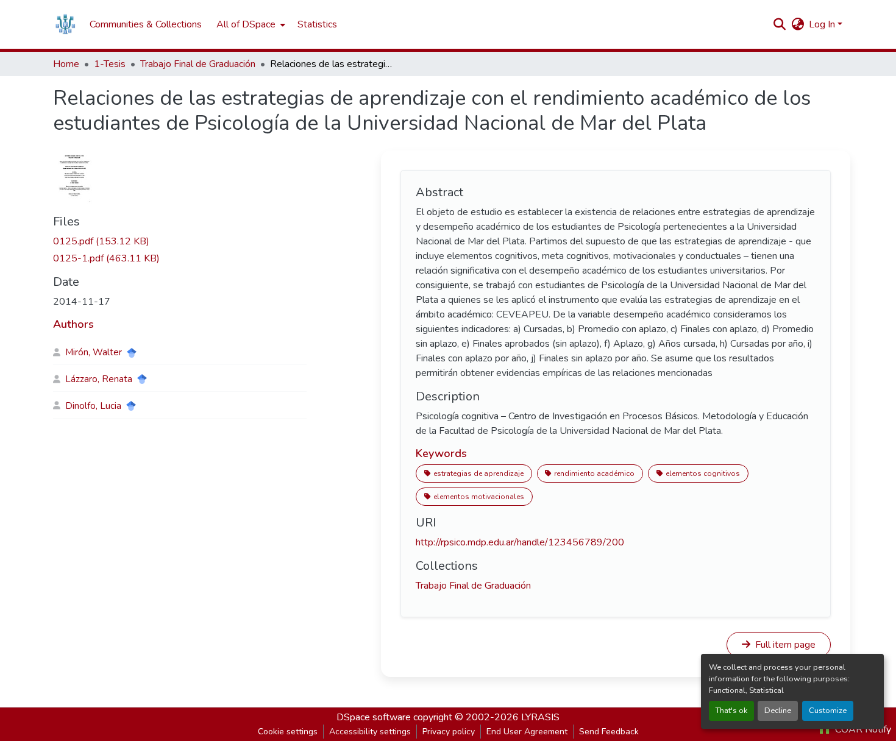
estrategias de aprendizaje (478, 473)
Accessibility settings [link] (370, 731)
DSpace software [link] (373, 717)
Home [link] (66, 64)
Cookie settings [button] (288, 731)
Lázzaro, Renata (98, 379)
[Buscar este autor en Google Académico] (132, 353)
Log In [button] (823, 24)
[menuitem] (249, 24)
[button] (65, 24)
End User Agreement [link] (526, 731)
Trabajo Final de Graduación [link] (197, 64)
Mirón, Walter (93, 352)
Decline (777, 710)
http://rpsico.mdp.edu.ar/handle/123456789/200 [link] (520, 542)
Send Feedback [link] (609, 731)
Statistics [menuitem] (317, 24)
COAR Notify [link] (862, 729)
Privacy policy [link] (448, 731)
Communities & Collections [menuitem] (146, 24)
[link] (180, 241)
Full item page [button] (784, 644)
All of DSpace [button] (246, 24)
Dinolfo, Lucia (93, 406)
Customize (828, 710)
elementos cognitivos (703, 473)
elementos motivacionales (478, 497)
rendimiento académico (594, 473)
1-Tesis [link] (110, 64)
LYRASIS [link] (540, 717)
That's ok (731, 710)
